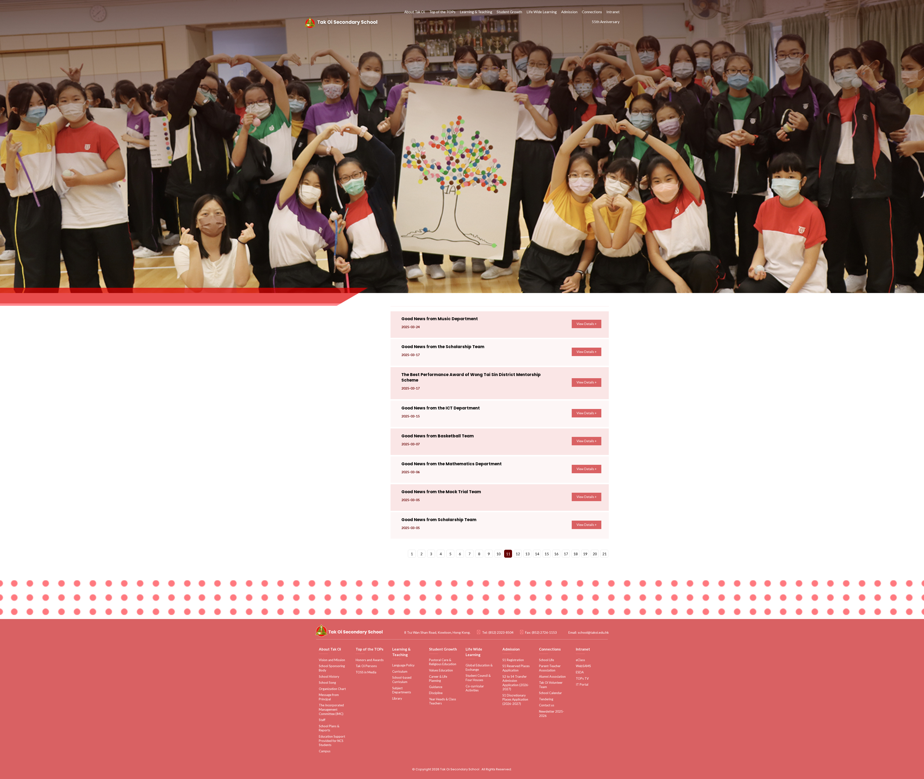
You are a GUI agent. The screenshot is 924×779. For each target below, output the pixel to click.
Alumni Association (552, 676)
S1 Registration (513, 660)
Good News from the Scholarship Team (442, 347)
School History (329, 676)
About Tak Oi (414, 12)
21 (604, 554)
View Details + (587, 324)
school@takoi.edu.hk (593, 632)
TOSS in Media (366, 672)
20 (595, 554)
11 (508, 554)
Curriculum (399, 671)
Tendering (546, 699)
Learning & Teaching (476, 12)
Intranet (613, 12)
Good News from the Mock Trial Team (441, 492)
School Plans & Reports (329, 728)
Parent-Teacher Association (550, 668)
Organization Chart (332, 689)
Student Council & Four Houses (478, 678)
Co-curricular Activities (475, 688)
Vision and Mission (332, 660)
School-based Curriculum (401, 680)
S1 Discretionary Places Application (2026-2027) (515, 699)
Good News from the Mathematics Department (451, 464)
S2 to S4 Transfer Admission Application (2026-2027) (515, 683)
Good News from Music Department (439, 319)
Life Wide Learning (541, 12)
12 (518, 554)
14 (537, 554)
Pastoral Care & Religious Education (442, 662)
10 (498, 554)
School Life (546, 660)
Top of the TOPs (442, 12)
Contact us (546, 705)
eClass (580, 660)
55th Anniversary (606, 21)
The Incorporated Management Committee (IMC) (331, 709)
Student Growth (509, 12)
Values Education (441, 670)
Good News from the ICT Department (440, 408)
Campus (324, 751)
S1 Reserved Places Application (516, 668)
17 (566, 554)
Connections (592, 12)
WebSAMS (583, 666)
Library (397, 698)
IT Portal (582, 684)
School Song (327, 682)
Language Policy (403, 665)
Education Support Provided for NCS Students (332, 740)
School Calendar (550, 693)
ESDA (580, 672)
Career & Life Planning (438, 679)
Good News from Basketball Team (437, 436)
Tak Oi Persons (366, 666)
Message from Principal (329, 697)
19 (585, 554)
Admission (569, 12)
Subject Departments (401, 690)
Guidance (435, 687)
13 (527, 554)
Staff (322, 720)
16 (556, 554)
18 (575, 554)
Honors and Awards (370, 660)
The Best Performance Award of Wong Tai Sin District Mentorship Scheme (471, 377)
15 (547, 554)
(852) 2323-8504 (500, 632)
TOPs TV (582, 678)
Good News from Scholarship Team (438, 520)
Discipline (436, 693)
